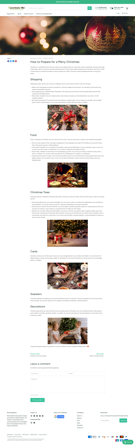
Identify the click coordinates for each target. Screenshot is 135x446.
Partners (79, 418)
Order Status (10, 434)
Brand (19, 14)
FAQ (78, 420)
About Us (79, 416)
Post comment (37, 400)
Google (57, 417)
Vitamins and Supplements (44, 14)
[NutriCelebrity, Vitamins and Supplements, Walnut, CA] (78, 436)
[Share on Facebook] (8, 61)
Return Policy (26, 434)
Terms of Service (43, 434)
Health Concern (28, 14)
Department (10, 14)
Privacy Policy (17, 434)
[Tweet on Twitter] (11, 61)
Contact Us (80, 427)
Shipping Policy (33, 434)
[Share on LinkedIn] (13, 61)
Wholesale (125, 13)
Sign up (123, 420)
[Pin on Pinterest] (16, 61)
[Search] (90, 8)
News (78, 423)
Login (118, 13)
